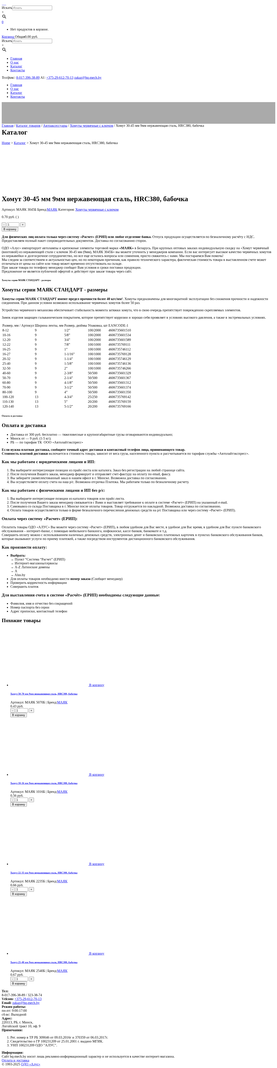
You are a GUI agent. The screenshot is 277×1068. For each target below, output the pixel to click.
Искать (7, 8)
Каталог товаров (28, 125)
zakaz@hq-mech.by (26, 1003)
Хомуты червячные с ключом (91, 125)
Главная (7, 125)
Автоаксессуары (55, 125)
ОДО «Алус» (30, 1064)
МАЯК (52, 209)
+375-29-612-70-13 (28, 999)
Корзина (8, 37)
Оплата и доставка (15, 1060)
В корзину (9, 229)
